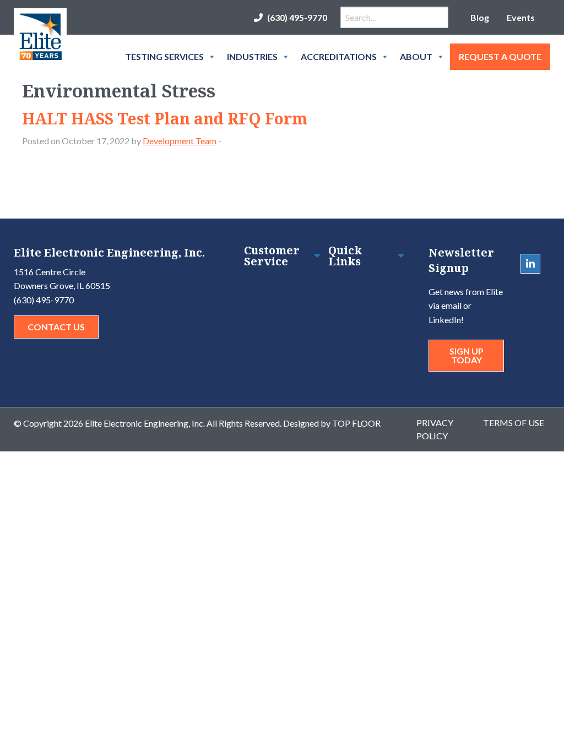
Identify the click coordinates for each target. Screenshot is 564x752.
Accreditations (339, 56)
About (416, 56)
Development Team (179, 140)
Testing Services (164, 56)
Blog (479, 17)
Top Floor (356, 423)
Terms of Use (513, 422)
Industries (252, 56)
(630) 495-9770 (297, 17)
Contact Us (56, 326)
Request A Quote (500, 56)
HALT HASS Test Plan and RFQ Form (164, 118)
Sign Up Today (466, 355)
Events (521, 17)
